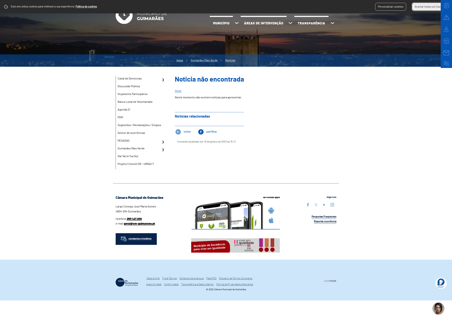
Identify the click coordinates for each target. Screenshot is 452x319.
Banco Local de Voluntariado (135, 101)
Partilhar (211, 131)
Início (180, 60)
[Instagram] (332, 205)
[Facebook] (308, 205)
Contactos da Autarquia (191, 278)
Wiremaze (330, 280)
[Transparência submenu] (332, 23)
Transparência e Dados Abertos (197, 284)
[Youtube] (324, 205)
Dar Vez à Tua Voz (128, 156)
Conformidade (171, 284)
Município (221, 23)
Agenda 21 (124, 109)
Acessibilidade (153, 284)
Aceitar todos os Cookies (430, 6)
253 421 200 (134, 218)
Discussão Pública (129, 86)
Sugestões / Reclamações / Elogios (139, 125)
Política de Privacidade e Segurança (234, 284)
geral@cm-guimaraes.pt (139, 223)
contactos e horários (140, 238)
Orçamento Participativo (133, 94)
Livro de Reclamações (127, 282)
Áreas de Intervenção (263, 23)
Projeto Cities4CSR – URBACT (136, 164)
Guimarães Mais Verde (204, 60)
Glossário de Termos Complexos (235, 278)
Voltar (187, 131)
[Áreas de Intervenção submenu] (290, 23)
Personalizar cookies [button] (390, 6)
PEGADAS (123, 140)
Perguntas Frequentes (324, 216)
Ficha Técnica (169, 278)
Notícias (230, 60)
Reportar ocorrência (325, 221)
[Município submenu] (237, 23)
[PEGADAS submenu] (163, 142)
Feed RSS (211, 278)
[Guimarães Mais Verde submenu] (163, 150)
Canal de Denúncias (130, 78)
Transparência (311, 23)
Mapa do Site (153, 278)
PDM (120, 117)
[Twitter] (316, 205)
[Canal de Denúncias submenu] (163, 80)
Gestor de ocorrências (131, 133)
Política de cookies (86, 6)
